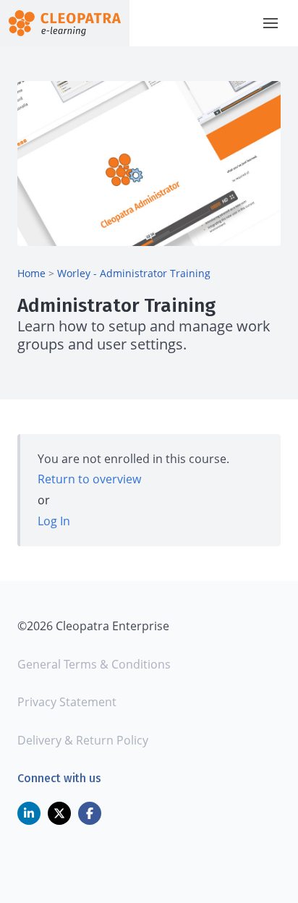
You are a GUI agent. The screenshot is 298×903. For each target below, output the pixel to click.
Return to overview (89, 479)
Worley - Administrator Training (133, 273)
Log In (54, 521)
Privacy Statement (66, 702)
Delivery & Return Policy (82, 740)
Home (31, 273)
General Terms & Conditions (94, 664)
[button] (270, 23)
